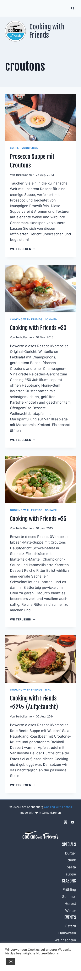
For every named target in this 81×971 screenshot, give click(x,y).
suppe (14, 147)
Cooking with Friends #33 (38, 327)
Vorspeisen (29, 147)
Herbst (70, 904)
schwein (51, 319)
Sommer (69, 897)
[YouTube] (72, 822)
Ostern (70, 926)
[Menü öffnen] (72, 31)
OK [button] (10, 961)
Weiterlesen (23, 249)
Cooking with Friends (58, 806)
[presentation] (40, 117)
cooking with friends (26, 319)
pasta (71, 867)
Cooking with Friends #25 (38, 518)
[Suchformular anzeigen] (72, 8)
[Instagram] (65, 822)
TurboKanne (24, 174)
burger (70, 853)
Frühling (69, 889)
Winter (70, 911)
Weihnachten (65, 940)
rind (48, 689)
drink (72, 860)
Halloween (67, 933)
